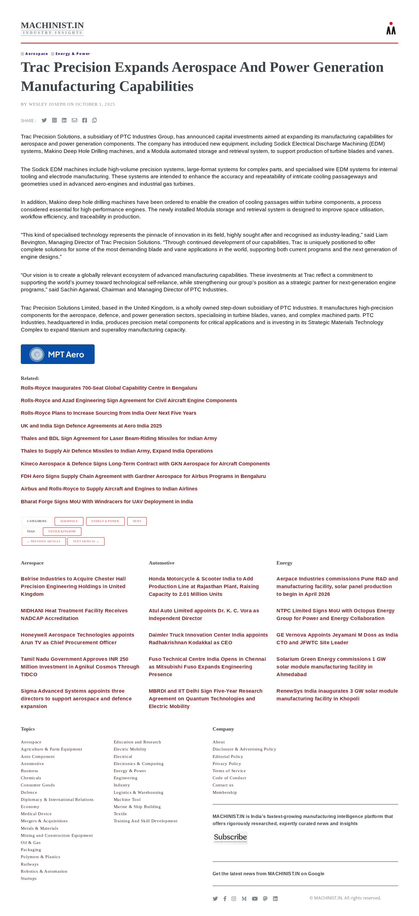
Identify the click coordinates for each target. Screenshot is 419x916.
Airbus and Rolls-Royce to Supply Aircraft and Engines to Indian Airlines (109, 489)
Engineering (126, 778)
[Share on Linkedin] (64, 120)
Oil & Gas (31, 842)
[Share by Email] (74, 120)
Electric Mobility (130, 749)
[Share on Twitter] (44, 120)
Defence (29, 792)
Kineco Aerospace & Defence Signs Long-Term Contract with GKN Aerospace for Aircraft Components (145, 464)
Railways (30, 864)
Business (29, 770)
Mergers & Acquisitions (44, 821)
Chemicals (31, 778)
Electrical (123, 756)
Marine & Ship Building (137, 806)
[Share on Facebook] (84, 120)
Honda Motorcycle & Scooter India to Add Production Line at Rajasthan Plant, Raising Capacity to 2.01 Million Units (204, 586)
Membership (225, 792)
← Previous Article (43, 541)
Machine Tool (127, 799)
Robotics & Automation (44, 871)
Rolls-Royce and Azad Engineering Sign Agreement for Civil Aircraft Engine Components (129, 400)
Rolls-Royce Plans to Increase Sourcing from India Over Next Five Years (108, 413)
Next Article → (86, 541)
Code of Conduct (229, 778)
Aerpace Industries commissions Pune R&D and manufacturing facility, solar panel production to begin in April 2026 (337, 586)
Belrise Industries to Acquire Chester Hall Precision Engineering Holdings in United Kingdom (73, 586)
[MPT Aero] (58, 354)
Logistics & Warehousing (139, 792)
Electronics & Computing (139, 763)
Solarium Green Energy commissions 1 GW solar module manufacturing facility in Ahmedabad (331, 666)
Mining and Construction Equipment (57, 835)
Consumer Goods (38, 785)
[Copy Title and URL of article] (94, 120)
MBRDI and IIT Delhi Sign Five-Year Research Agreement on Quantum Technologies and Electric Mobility (206, 698)
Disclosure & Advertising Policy (244, 749)
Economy (30, 806)
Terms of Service (229, 770)
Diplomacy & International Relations (57, 799)
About (219, 742)
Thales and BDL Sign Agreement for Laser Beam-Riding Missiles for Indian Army (119, 438)
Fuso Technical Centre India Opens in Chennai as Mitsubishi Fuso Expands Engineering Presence (207, 666)
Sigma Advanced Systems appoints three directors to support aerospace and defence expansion (76, 698)
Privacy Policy (227, 763)
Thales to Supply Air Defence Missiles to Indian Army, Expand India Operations (117, 451)
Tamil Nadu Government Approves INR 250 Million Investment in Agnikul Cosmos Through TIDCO (80, 666)
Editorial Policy (228, 756)
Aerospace (69, 521)
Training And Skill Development (146, 821)
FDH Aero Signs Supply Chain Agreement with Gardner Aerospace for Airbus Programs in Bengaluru (143, 476)
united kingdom (62, 531)
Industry (122, 785)
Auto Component (37, 756)
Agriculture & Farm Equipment (51, 749)
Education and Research (137, 742)
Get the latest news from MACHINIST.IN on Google (268, 873)
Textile (120, 813)
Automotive (32, 763)
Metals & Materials (39, 828)
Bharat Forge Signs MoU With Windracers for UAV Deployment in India (107, 501)
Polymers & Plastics (40, 856)
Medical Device (36, 813)
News (137, 521)
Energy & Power (105, 521)
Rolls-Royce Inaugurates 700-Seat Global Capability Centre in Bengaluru (109, 388)
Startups (29, 878)
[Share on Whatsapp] (54, 120)
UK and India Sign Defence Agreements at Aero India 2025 (91, 426)
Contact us (223, 785)
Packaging (31, 849)
